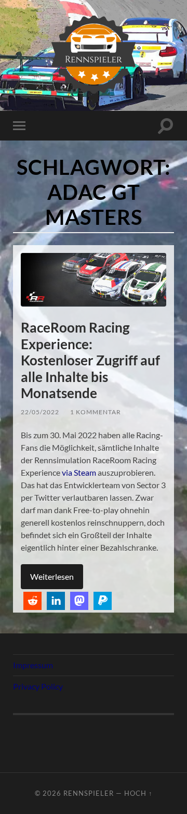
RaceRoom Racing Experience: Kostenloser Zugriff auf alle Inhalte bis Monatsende (90, 360)
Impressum (33, 665)
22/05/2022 (40, 412)
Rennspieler (88, 793)
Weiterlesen (52, 576)
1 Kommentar (95, 412)
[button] (32, 601)
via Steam (79, 472)
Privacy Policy (38, 686)
